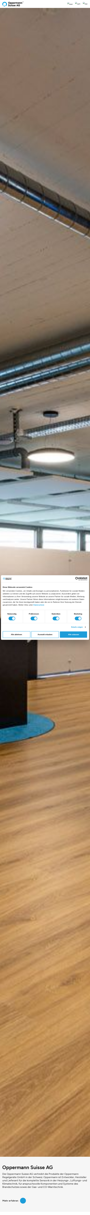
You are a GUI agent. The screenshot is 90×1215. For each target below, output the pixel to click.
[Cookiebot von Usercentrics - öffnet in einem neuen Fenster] (77, 578)
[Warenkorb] (78, 4)
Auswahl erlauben (45, 634)
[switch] (34, 618)
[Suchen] (70, 4)
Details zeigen (77, 627)
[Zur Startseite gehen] (12, 4)
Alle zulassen (73, 634)
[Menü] (85, 4)
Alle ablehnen (16, 634)
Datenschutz (38, 605)
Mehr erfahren (10, 1200)
